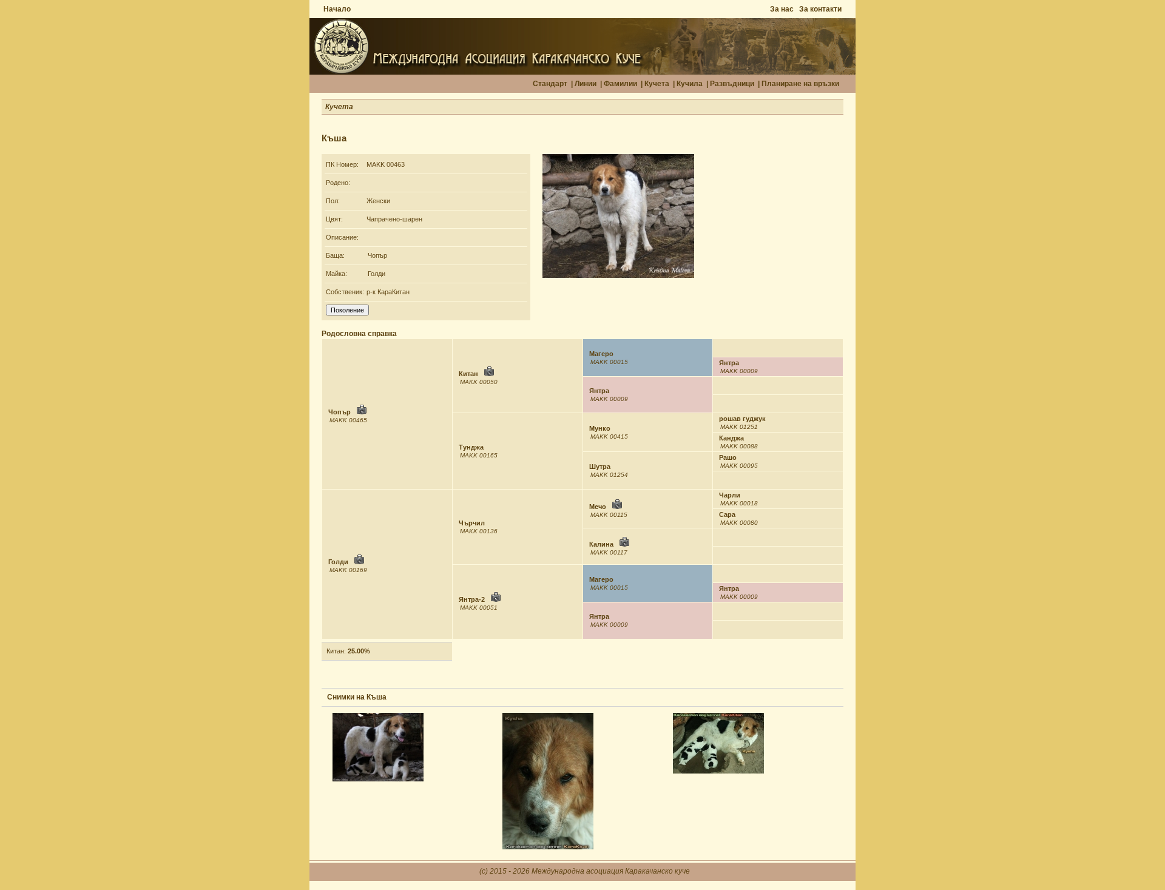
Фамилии (620, 83)
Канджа (731, 438)
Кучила (690, 83)
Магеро (601, 353)
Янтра (729, 362)
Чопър (377, 255)
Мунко (599, 428)
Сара (727, 514)
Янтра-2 (472, 599)
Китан (468, 373)
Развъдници (732, 83)
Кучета (656, 83)
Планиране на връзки (800, 83)
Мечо (597, 506)
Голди (376, 273)
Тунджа (471, 447)
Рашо (728, 457)
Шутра (599, 466)
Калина (601, 544)
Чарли (729, 495)
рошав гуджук (742, 418)
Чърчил (472, 523)
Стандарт (550, 83)
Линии (585, 83)
